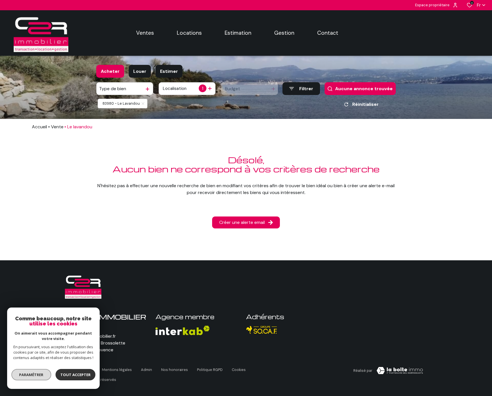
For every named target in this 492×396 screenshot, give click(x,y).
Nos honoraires (174, 369)
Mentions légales (117, 369)
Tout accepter (75, 374)
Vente (57, 127)
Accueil (39, 127)
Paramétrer (31, 374)
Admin (146, 369)
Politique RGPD (210, 369)
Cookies (239, 369)
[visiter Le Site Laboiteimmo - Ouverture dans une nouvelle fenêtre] (399, 370)
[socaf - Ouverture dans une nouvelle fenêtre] (262, 330)
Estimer (169, 71)
